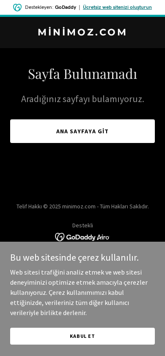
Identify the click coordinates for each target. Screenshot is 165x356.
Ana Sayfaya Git (82, 131)
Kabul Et (82, 336)
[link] (82, 33)
